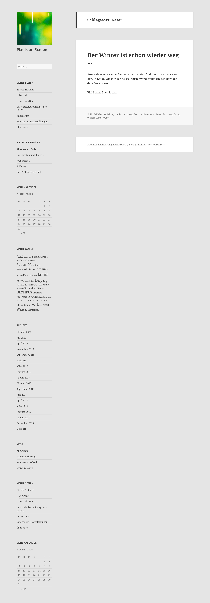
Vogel (45, 304)
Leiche (31, 281)
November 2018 (25, 349)
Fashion (137, 114)
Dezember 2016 (25, 423)
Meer (159, 114)
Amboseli (29, 257)
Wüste (106, 117)
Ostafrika (37, 292)
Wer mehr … (23, 160)
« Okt (23, 233)
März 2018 (22, 366)
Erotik (32, 261)
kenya (20, 280)
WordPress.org (25, 468)
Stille (41, 301)
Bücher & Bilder (25, 89)
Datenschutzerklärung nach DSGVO (106, 144)
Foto (33, 270)
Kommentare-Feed (27, 462)
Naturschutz (30, 288)
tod (45, 300)
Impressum (23, 115)
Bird (46, 257)
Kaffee (34, 275)
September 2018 (25, 354)
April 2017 (22, 400)
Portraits (24, 95)
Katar (152, 114)
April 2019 (22, 343)
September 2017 (25, 389)
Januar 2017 (23, 417)
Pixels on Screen (32, 49)
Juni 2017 (22, 394)
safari (25, 301)
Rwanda (20, 301)
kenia (43, 274)
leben (27, 281)
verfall (37, 305)
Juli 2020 (21, 337)
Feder (38, 265)
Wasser (22, 309)
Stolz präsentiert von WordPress (147, 144)
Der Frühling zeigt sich (29, 172)
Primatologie (42, 297)
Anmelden (22, 450)
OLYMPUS (24, 292)
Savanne (33, 300)
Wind (99, 117)
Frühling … (23, 166)
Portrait (32, 296)
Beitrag (110, 114)
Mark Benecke (22, 285)
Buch (19, 260)
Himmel (20, 275)
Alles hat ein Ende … (28, 149)
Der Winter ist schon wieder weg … (133, 58)
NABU (34, 284)
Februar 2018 (24, 372)
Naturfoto (20, 288)
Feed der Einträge (26, 456)
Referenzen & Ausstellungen (32, 121)
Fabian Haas (26, 264)
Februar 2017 (24, 411)
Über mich (22, 127)
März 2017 (22, 406)
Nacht (40, 285)
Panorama (22, 296)
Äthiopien (33, 309)
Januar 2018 (23, 377)
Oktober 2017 (24, 383)
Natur (46, 284)
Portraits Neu (26, 101)
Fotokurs (41, 269)
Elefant (26, 260)
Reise (50, 297)
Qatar (176, 114)
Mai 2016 (21, 428)
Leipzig (41, 280)
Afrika (21, 256)
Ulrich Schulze (24, 304)
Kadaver (27, 275)
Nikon (40, 288)
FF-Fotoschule (24, 269)
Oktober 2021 (24, 332)
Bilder (40, 256)
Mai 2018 (21, 360)
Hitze (146, 114)
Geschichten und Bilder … (31, 155)
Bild (35, 257)
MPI (29, 285)
